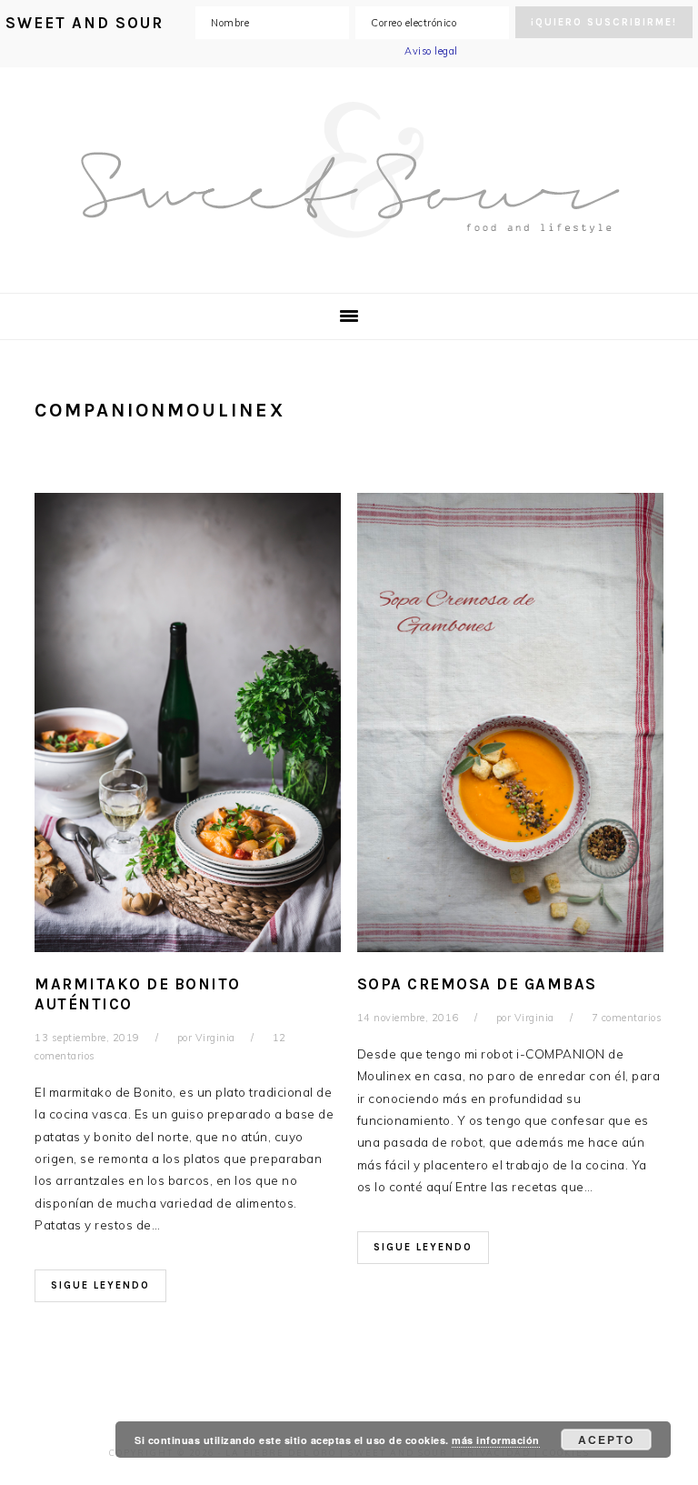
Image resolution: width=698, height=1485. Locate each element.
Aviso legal (431, 51)
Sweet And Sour (349, 170)
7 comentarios (627, 1017)
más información (496, 1440)
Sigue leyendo (100, 1285)
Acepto (606, 1439)
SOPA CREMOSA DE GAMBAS (477, 984)
